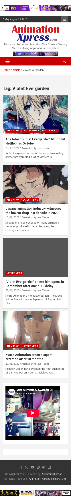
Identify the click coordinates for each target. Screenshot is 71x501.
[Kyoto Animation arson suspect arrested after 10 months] (35, 330)
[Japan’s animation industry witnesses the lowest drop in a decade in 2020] (35, 184)
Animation (13, 130)
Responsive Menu (64, 19)
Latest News (30, 200)
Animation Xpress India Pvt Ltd (47, 478)
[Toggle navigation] (7, 61)
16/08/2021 (12, 217)
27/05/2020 (12, 363)
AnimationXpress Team (35, 148)
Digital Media (31, 130)
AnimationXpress (52, 474)
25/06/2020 (12, 290)
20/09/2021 (12, 148)
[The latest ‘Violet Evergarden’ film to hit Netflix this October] (35, 114)
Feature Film (50, 130)
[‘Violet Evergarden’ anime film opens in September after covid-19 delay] (35, 257)
